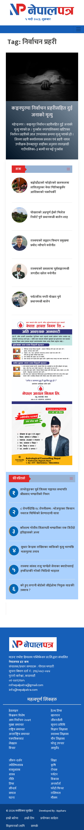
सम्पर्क (34, 826)
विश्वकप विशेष (17, 715)
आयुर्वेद (55, 748)
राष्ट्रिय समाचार (17, 729)
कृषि (53, 765)
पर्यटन (54, 774)
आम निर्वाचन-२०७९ (20, 720)
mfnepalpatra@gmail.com (26, 685)
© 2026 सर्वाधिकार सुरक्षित (19, 810)
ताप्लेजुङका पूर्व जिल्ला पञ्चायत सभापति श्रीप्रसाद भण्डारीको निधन (43, 492)
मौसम (54, 797)
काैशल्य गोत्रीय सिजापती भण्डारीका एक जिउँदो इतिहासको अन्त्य (47, 530)
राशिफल (56, 793)
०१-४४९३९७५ (17, 680)
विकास (55, 779)
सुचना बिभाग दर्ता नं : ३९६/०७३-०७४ (29, 671)
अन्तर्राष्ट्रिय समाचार (19, 734)
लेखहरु (13, 743)
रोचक (54, 769)
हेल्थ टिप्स (56, 710)
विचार (12, 748)
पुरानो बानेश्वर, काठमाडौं (22, 676)
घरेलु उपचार (57, 743)
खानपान (55, 715)
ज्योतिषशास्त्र (16, 765)
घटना (12, 797)
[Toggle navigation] (78, 29)
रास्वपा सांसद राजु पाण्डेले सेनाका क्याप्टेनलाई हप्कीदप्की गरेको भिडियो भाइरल (47, 569)
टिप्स (11, 783)
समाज (12, 793)
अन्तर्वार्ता (56, 783)
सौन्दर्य (12, 788)
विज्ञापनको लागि (15, 826)
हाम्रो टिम (29, 818)
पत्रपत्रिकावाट (16, 738)
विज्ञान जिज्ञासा (59, 729)
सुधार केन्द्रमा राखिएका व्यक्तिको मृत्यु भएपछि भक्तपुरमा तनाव (47, 549)
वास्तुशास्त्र (14, 769)
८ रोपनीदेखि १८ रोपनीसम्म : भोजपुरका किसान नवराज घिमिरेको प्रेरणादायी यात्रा (47, 511)
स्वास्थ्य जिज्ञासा (60, 734)
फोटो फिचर (57, 788)
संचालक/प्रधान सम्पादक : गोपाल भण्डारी (31, 666)
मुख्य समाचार (16, 724)
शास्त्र (12, 774)
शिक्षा (54, 760)
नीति (11, 779)
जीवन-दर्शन (15, 760)
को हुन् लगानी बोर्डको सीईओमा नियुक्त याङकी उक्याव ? (47, 588)
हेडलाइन (13, 710)
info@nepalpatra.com (23, 689)
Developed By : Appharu (52, 810)
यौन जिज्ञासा (58, 738)
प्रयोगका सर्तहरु (49, 818)
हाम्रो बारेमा (12, 818)
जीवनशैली (56, 720)
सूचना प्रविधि (58, 724)
